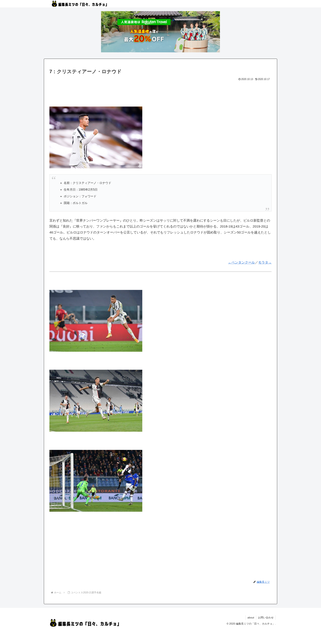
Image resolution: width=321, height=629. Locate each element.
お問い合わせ (266, 617)
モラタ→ (265, 262)
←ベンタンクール (241, 262)
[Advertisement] (160, 92)
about (250, 617)
